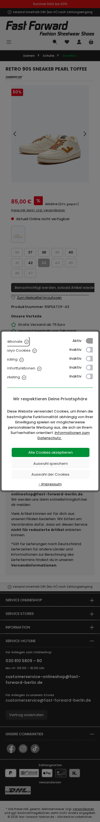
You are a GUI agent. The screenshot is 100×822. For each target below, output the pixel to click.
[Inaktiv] (92, 349)
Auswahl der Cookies (50, 474)
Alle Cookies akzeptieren (50, 452)
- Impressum (50, 484)
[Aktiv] (92, 341)
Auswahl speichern (50, 463)
